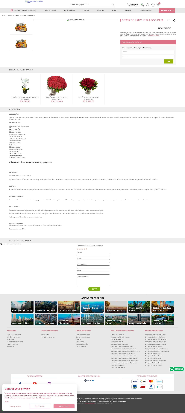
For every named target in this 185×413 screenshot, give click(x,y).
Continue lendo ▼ (154, 35)
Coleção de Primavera (47, 337)
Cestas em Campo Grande (114, 322)
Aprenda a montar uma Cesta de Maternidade (124, 358)
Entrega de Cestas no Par (153, 353)
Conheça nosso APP (117, 342)
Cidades (86, 10)
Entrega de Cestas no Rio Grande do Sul (157, 351)
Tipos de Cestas (50, 10)
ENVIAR (94, 289)
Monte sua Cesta (145, 10)
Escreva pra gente (90, 403)
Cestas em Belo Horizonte (160, 322)
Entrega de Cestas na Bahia (153, 363)
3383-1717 (134, 5)
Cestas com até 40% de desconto (120, 337)
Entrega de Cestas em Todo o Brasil (155, 334)
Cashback (142, 5)
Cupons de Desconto (117, 339)
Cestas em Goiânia (21, 323)
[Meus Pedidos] (152, 5)
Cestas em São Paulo (22, 310)
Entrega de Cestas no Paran (154, 346)
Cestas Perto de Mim (92, 298)
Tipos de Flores (69, 10)
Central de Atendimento (83, 337)
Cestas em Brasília (137, 323)
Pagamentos (10, 346)
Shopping (128, 10)
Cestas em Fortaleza (45, 323)
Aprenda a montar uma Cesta (119, 344)
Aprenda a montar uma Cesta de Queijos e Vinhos (125, 351)
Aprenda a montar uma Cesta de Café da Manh (125, 360)
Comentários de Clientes (118, 365)
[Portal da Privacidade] (89, 381)
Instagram (49, 383)
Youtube (34, 383)
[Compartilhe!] (174, 21)
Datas (114, 10)
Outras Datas (45, 334)
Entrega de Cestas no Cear (153, 358)
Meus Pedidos (80, 342)
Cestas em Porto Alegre (136, 309)
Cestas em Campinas (45, 310)
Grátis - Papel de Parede (118, 367)
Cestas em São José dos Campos (162, 309)
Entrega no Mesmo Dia (117, 334)
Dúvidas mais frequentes (83, 334)
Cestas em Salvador (68, 310)
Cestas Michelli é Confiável (15, 342)
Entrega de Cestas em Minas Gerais (155, 342)
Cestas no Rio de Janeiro (90, 309)
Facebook (20, 383)
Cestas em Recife (114, 310)
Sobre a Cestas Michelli (14, 334)
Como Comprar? (81, 346)
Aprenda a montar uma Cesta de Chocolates (124, 363)
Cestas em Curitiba (91, 323)
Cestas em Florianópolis (65, 322)
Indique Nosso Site (12, 344)
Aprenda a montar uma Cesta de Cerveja (123, 353)
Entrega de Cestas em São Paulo (155, 337)
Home (3, 15)
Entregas (11, 15)
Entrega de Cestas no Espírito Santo (155, 344)
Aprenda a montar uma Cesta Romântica (122, 346)
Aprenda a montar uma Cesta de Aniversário (124, 356)
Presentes (100, 10)
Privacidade (10, 339)
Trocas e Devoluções (82, 344)
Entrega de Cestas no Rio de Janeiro (156, 339)
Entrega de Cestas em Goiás (153, 365)
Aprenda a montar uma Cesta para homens (123, 349)
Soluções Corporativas (13, 337)
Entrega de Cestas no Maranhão (154, 356)
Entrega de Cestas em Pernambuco (155, 360)
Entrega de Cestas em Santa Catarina (156, 349)
